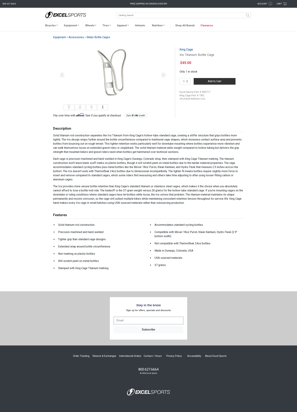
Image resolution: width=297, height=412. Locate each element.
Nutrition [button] (157, 25)
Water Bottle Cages (98, 37)
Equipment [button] (70, 25)
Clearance (206, 25)
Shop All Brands (185, 25)
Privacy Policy (174, 356)
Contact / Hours (153, 356)
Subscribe (148, 329)
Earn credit (136, 115)
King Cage (186, 49)
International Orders (130, 356)
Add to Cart (214, 81)
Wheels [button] (89, 25)
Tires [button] (105, 25)
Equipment (59, 37)
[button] (62, 75)
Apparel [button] (122, 25)
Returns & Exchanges (104, 356)
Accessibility (194, 356)
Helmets (140, 25)
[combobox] (183, 15)
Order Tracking (81, 356)
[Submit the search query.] (248, 15)
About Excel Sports (216, 356)
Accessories (76, 37)
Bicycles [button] (50, 25)
